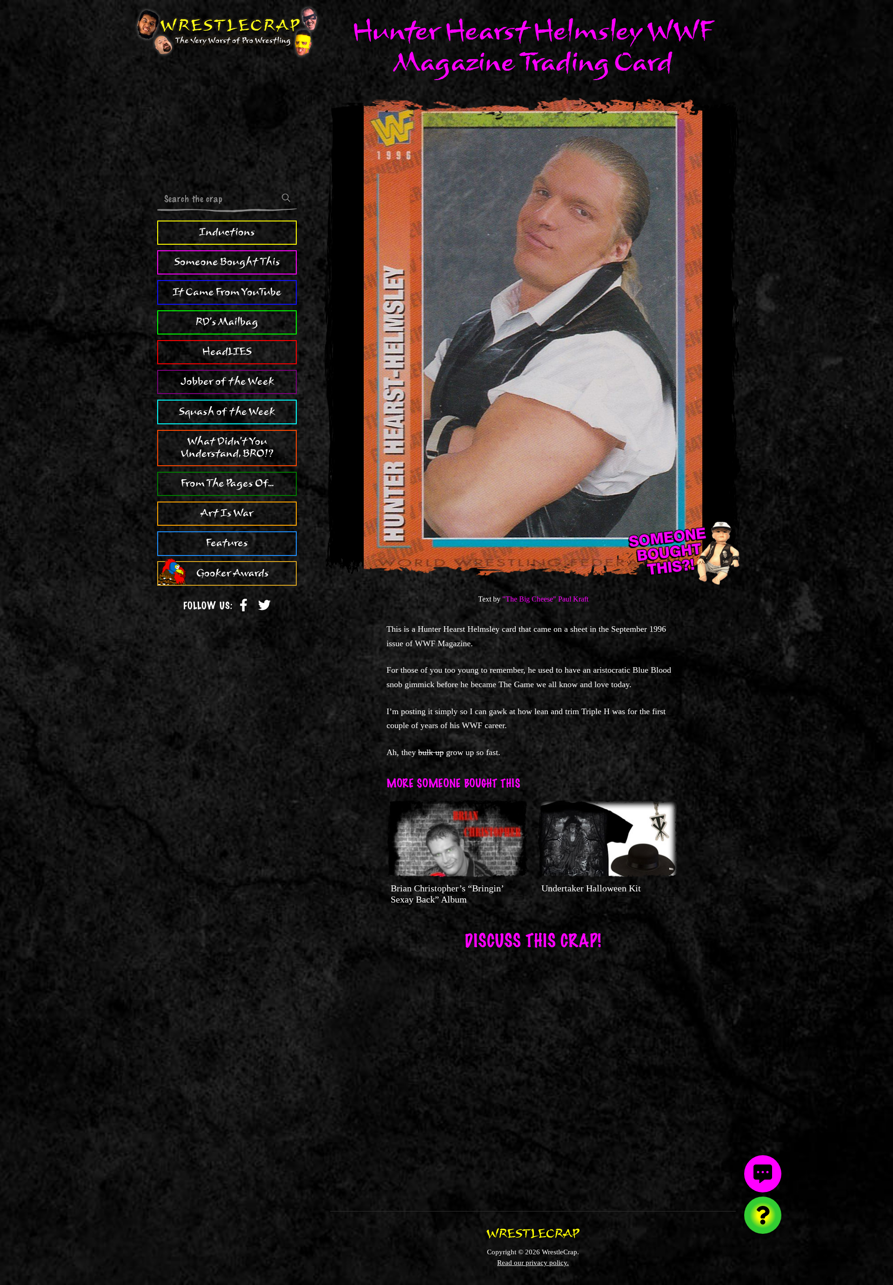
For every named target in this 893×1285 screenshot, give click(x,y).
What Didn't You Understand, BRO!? (227, 448)
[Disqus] (533, 1074)
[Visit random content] (762, 1215)
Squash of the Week (227, 411)
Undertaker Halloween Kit (591, 888)
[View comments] (762, 1173)
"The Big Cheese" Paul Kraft (545, 599)
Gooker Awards (232, 573)
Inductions (227, 232)
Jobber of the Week (227, 381)
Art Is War (226, 513)
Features (227, 543)
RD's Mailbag (227, 322)
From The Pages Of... (227, 483)
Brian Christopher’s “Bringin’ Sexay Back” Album (447, 893)
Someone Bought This (227, 262)
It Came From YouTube (227, 292)
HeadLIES (227, 352)
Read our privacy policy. (533, 1262)
